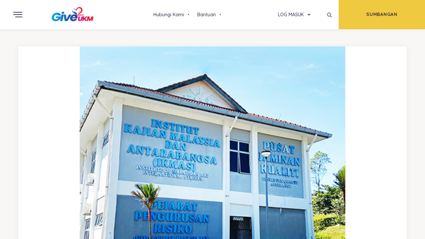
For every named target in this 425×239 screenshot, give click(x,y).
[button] (206, 15)
